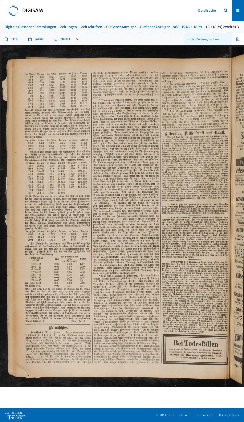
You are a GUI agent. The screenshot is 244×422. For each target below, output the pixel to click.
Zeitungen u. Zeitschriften (81, 27)
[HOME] (24, 10)
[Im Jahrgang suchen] (238, 39)
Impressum (204, 415)
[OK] (226, 10)
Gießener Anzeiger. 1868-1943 (165, 27)
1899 (198, 27)
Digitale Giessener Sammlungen (30, 27)
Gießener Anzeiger (121, 27)
